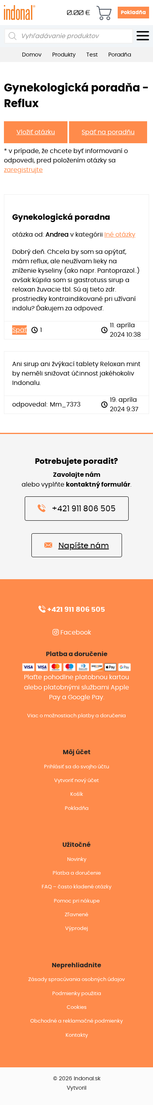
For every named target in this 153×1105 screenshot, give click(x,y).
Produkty (64, 55)
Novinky (76, 859)
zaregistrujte (23, 170)
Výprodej (76, 928)
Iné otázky (119, 235)
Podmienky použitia (76, 993)
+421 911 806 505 (84, 509)
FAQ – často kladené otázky (76, 887)
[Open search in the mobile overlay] (68, 36)
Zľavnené (76, 914)
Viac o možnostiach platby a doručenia (76, 715)
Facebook (75, 632)
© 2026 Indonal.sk (76, 1078)
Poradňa (119, 55)
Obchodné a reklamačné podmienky (76, 1021)
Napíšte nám (83, 546)
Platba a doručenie (77, 873)
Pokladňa (133, 12)
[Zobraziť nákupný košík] (104, 12)
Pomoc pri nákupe (77, 901)
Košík (76, 794)
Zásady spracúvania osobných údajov (76, 979)
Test (92, 55)
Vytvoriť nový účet (76, 780)
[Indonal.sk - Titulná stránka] (19, 12)
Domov (32, 55)
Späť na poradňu (108, 132)
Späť (19, 330)
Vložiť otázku (35, 132)
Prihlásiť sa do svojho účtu (76, 766)
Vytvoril (76, 1088)
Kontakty (77, 1035)
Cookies (77, 1007)
